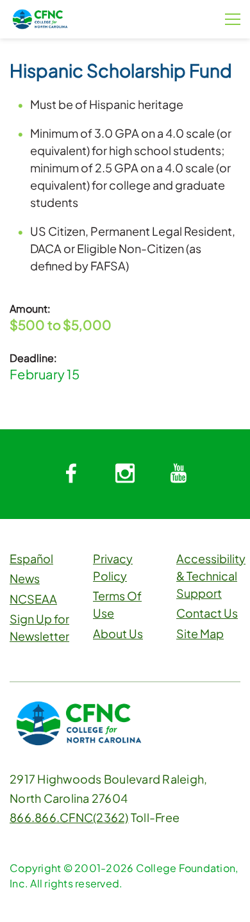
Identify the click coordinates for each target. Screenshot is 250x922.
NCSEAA (33, 598)
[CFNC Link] (40, 17)
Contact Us (207, 612)
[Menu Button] (232, 19)
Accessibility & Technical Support (211, 575)
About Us (118, 633)
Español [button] (31, 558)
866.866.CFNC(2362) (69, 817)
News (25, 578)
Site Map (200, 633)
